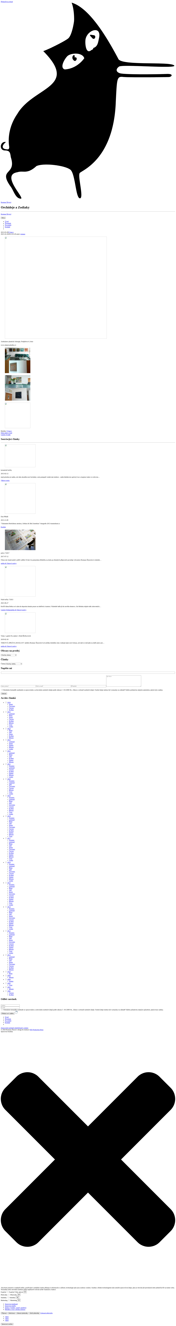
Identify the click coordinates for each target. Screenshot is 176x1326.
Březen (11, 723)
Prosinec (11, 766)
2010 (9, 972)
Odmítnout (12, 1313)
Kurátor (3, 527)
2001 (9, 987)
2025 (9, 712)
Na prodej (8, 225)
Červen (11, 708)
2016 (9, 862)
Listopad (12, 714)
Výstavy (11, 232)
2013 (9, 931)
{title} (7, 1317)
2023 (9, 740)
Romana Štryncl (6, 214)
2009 (9, 975)
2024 (9, 728)
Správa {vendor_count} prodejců (15, 1308)
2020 (9, 779)
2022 (9, 751)
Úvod (7, 221)
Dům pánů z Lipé (6, 433)
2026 (9, 702)
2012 (9, 955)
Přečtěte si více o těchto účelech (15, 1309)
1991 (9, 991)
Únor (10, 725)
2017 (9, 838)
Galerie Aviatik (5, 435)
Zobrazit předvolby (22, 1313)
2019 (9, 796)
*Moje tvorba (5, 480)
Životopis (8, 223)
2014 (9, 907)
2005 (9, 983)
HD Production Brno (36, 1030)
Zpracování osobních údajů (9, 1028)
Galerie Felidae (6, 610)
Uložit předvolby (34, 1313)
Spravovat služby (10, 1306)
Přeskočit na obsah (7, 2)
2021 (9, 764)
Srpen (11, 704)
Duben (11, 745)
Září (10, 732)
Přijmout (4, 1313)
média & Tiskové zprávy (9, 563)
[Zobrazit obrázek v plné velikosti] (56, 338)
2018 (9, 816)
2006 (9, 979)
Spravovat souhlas (7, 1324)
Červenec (12, 706)
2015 (9, 883)
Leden (11, 726)
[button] (88, 1160)
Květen (11, 710)
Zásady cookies (23, 1028)
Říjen (10, 715)
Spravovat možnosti (11, 1304)
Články (3, 664)
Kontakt (7, 227)
